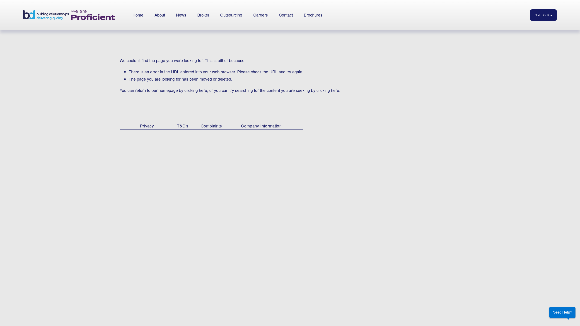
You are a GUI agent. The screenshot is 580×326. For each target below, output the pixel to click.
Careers (260, 15)
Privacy (147, 126)
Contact (286, 15)
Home (138, 15)
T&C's (182, 126)
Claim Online (543, 15)
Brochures (313, 15)
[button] (562, 312)
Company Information (261, 126)
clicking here (195, 90)
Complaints (211, 126)
